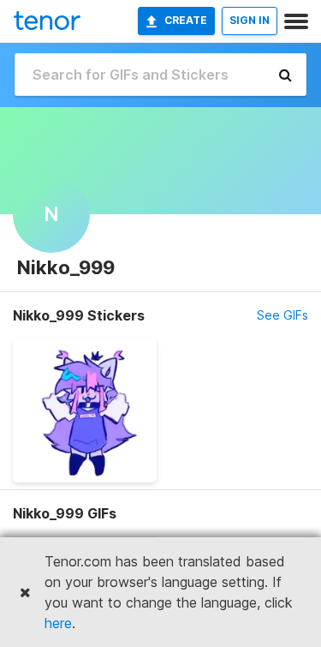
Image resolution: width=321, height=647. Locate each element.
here (58, 623)
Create (185, 20)
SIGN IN (249, 20)
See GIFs (282, 315)
